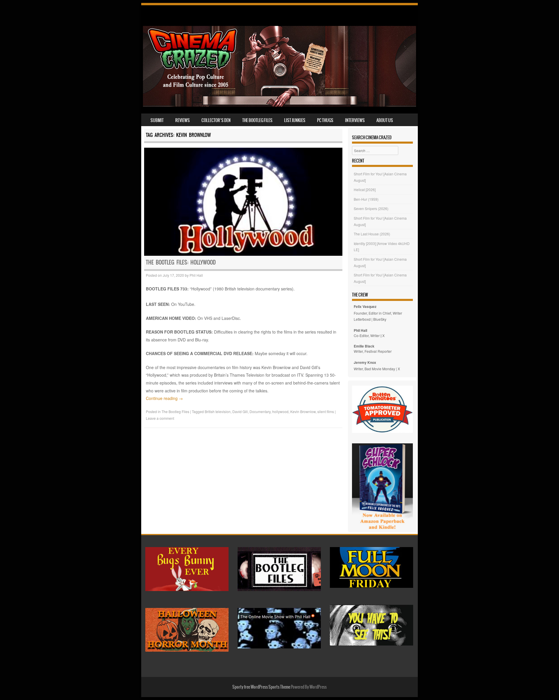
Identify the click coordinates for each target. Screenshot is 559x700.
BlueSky (379, 319)
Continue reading (164, 398)
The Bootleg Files (257, 120)
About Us (384, 120)
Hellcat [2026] (365, 189)
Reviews (182, 120)
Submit (157, 120)
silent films (325, 411)
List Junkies (294, 120)
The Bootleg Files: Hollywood (181, 262)
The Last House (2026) (372, 233)
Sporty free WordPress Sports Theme (261, 687)
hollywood (280, 411)
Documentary (260, 411)
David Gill (240, 411)
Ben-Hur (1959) (366, 199)
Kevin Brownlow (303, 411)
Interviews (355, 120)
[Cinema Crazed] (279, 105)
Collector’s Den (216, 120)
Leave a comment (160, 418)
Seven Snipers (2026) (371, 208)
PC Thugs (325, 120)
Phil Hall (196, 275)
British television (218, 411)
